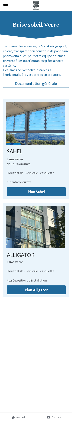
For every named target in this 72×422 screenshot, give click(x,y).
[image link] (36, 5)
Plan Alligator (36, 290)
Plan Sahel (36, 192)
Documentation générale (36, 83)
